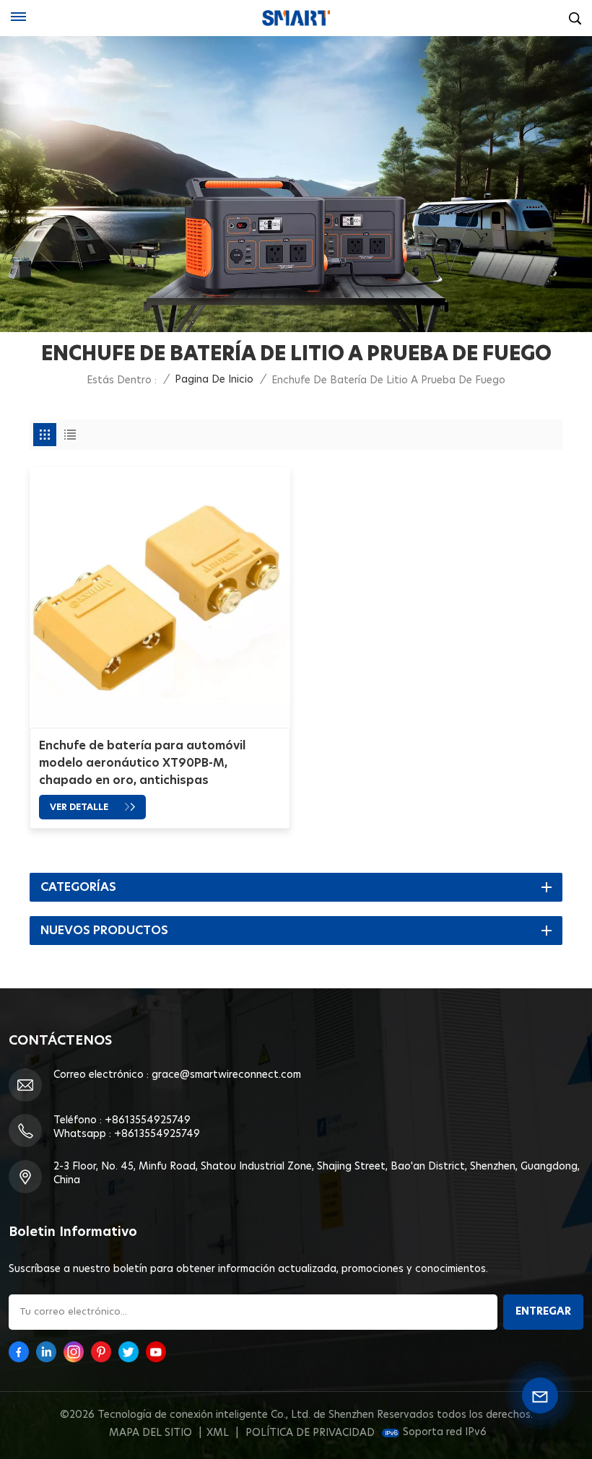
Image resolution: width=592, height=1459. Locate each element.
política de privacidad (310, 1433)
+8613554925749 (148, 1120)
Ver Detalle (80, 807)
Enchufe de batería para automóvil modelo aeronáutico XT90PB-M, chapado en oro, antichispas (142, 763)
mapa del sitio (150, 1433)
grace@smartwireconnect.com (226, 1075)
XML (217, 1433)
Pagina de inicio (214, 380)
